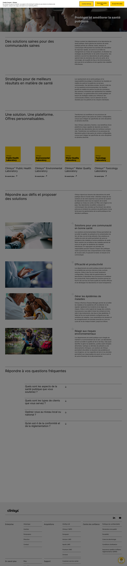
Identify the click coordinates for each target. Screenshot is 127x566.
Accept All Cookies (117, 3)
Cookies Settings (86, 3)
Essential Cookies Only (102, 3)
